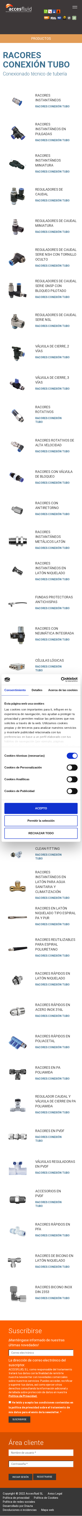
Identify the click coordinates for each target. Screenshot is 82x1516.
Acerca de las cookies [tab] (63, 690)
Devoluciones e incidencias (20, 1510)
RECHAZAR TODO (41, 833)
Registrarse (44, 1477)
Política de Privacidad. (23, 1396)
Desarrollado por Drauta (18, 1506)
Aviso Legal (55, 1493)
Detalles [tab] (37, 690)
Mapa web (47, 1510)
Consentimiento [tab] (15, 690)
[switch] (72, 767)
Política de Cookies (46, 1497)
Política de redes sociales (19, 1501)
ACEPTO (41, 808)
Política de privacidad (16, 1497)
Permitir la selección (41, 820)
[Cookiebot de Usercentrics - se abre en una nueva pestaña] (61, 679)
